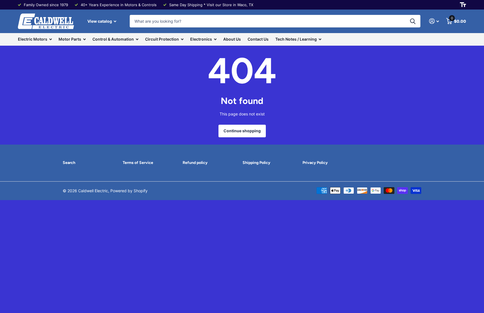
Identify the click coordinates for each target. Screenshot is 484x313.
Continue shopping (242, 130)
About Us (232, 39)
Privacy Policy (315, 162)
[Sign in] (434, 21)
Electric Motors (32, 39)
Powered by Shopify (129, 190)
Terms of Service (138, 162)
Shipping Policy (256, 162)
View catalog (100, 21)
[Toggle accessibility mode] (463, 4)
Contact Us (258, 39)
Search (69, 162)
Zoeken (412, 21)
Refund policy (195, 162)
